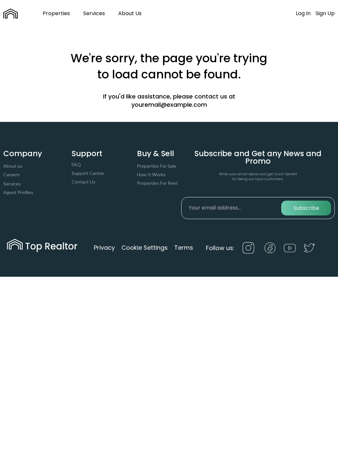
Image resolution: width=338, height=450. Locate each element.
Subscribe (306, 208)
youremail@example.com (169, 104)
